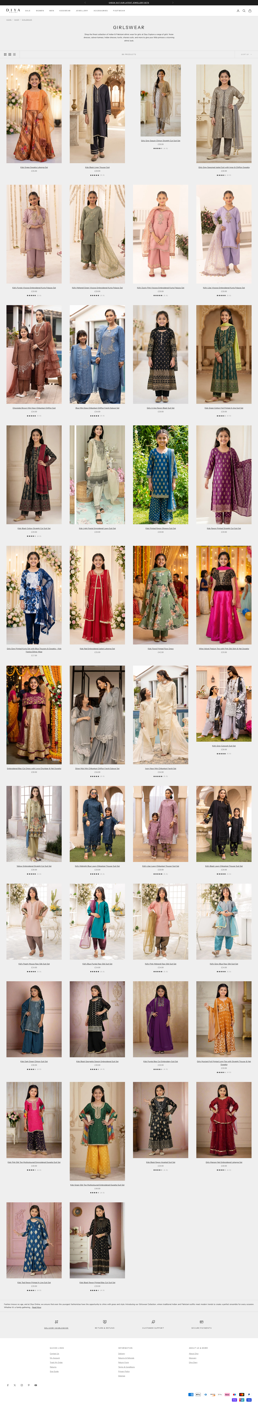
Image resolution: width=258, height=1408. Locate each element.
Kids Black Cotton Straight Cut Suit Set (34, 528)
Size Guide (54, 1371)
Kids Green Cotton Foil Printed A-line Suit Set (224, 408)
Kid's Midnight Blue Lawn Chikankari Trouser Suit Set (97, 866)
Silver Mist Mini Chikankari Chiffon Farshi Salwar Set (97, 768)
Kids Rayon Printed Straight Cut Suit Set (224, 528)
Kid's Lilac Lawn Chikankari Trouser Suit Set (160, 866)
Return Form (123, 1362)
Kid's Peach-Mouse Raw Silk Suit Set (34, 964)
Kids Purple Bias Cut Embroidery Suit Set (160, 1061)
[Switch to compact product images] (14, 54)
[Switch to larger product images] (5, 54)
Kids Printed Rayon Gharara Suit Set (161, 528)
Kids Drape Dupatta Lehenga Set (34, 167)
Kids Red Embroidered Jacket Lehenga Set (97, 648)
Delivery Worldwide (56, 1328)
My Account (55, 1358)
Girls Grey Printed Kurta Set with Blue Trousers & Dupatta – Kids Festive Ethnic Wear (34, 650)
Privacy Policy (124, 1371)
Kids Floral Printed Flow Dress (161, 648)
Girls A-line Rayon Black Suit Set (160, 408)
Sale (28, 11)
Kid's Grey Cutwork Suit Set (224, 746)
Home (9, 20)
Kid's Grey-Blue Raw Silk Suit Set (224, 964)
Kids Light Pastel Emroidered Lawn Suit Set (97, 528)
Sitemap (121, 1376)
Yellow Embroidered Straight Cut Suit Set (34, 866)
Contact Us (54, 1353)
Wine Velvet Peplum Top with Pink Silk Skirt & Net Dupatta (224, 648)
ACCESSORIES (101, 11)
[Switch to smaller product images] (10, 54)
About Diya (193, 1353)
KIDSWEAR (65, 11)
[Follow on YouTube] (35, 1385)
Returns (53, 1367)
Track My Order (56, 1362)
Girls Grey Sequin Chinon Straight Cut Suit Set (160, 140)
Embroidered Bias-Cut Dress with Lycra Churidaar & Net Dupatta (34, 768)
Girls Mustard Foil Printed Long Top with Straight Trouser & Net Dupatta (224, 1063)
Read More (36, 1307)
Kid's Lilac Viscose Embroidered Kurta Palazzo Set (224, 288)
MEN (51, 11)
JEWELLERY (82, 11)
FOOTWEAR (119, 11)
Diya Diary (193, 1362)
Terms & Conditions (126, 1367)
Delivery (121, 1353)
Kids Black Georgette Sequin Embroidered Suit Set (97, 1061)
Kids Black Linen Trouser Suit (97, 167)
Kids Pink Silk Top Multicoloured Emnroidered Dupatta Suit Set (34, 1162)
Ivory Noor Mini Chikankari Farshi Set (160, 768)
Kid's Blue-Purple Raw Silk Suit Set (97, 964)
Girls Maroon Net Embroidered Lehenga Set (224, 1162)
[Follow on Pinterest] (28, 1385)
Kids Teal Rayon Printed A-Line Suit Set (34, 1282)
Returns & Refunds (126, 1358)
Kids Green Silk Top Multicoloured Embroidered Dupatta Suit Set (97, 1185)
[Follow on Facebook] (7, 1385)
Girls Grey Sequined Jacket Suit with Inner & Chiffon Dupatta (224, 167)
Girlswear (27, 20)
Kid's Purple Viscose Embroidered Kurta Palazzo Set (34, 288)
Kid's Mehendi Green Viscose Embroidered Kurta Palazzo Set (97, 288)
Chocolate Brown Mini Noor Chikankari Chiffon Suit (34, 408)
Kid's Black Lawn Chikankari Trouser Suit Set (224, 866)
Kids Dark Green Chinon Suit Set (34, 1061)
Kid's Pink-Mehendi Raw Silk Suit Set (160, 964)
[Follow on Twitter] (14, 1385)
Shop (16, 20)
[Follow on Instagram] (21, 1385)
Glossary (192, 1358)
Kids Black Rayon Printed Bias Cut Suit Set (97, 1282)
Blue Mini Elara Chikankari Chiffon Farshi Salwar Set (97, 408)
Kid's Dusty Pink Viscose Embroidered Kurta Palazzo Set (160, 288)
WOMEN (40, 11)
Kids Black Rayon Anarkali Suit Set (160, 1162)
